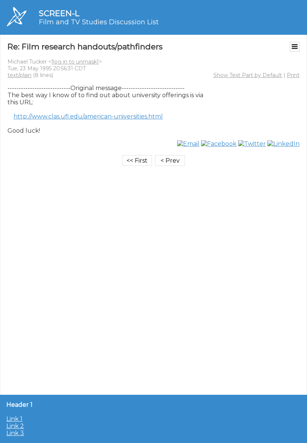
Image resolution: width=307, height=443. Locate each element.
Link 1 (14, 418)
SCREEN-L (59, 13)
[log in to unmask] (75, 61)
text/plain (19, 75)
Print (293, 75)
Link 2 (15, 426)
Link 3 (15, 433)
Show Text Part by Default (247, 75)
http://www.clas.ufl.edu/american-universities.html (88, 116)
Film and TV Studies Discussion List (99, 22)
